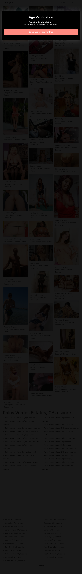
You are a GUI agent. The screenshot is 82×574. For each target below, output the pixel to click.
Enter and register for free (41, 32)
